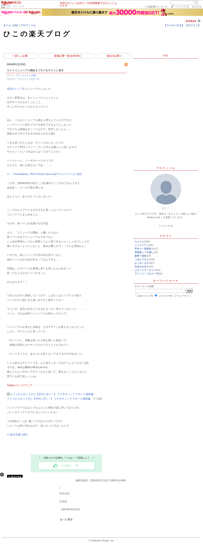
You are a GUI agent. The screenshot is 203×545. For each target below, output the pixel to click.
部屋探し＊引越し (144, 252)
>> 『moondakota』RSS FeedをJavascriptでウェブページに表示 (44, 174)
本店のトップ (14, 88)
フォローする (166, 226)
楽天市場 (196, 6)
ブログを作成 (182, 6)
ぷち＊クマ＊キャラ (145, 270)
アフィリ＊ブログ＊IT (28, 79)
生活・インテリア (15, 6)
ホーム (7, 25)
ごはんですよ (142, 259)
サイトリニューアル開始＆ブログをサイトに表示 (35, 70)
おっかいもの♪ (142, 263)
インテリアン (142, 245)
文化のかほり (142, 266)
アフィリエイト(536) (26, 75)
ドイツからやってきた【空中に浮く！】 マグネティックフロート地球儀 (48, 398)
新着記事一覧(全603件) (67, 55)
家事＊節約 (141, 255)
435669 (191, 21)
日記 (15, 25)
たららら (139, 241)
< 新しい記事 (20, 55)
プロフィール (28, 25)
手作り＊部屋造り (144, 248)
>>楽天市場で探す (17, 434)
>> (155, 6)
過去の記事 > (114, 55)
